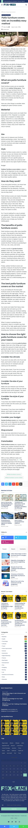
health (8, 750)
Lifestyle (4, 643)
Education (4, 679)
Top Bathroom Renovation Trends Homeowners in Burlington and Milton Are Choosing (21, 505)
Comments (23, 549)
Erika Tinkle (6, 27)
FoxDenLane (24, 815)
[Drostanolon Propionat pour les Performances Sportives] (7, 615)
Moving (4, 669)
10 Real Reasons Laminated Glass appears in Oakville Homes (6, 522)
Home (4, 12)
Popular (4, 549)
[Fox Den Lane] (10, 5)
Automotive (5, 653)
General (4, 650)
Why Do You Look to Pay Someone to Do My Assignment (17, 582)
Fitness (19, 748)
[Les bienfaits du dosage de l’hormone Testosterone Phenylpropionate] (21, 615)
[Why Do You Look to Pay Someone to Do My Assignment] (6, 583)
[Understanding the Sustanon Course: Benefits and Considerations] (21, 598)
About (15, 818)
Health (3, 639)
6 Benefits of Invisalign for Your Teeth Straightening (18, 561)
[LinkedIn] (10, 484)
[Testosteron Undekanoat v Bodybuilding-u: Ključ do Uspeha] (7, 598)
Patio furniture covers (14, 474)
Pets (3, 665)
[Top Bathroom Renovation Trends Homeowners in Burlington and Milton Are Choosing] (21, 497)
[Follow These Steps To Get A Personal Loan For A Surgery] (6, 556)
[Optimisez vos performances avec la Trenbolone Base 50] (23, 727)
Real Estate (5, 660)
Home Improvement (11, 12)
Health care (20, 750)
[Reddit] (17, 484)
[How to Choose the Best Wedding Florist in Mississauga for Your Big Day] (7, 497)
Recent (13, 549)
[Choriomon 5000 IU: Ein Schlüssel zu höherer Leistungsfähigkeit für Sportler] (5, 722)
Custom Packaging (6, 748)
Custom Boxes (20, 745)
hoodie (3, 753)
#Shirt (23, 743)
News (3, 676)
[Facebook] (2, 484)
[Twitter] (6, 484)
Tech (15, 753)
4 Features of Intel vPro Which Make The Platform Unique (18, 575)
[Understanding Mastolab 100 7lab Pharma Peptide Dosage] (23, 732)
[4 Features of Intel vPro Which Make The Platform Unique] (6, 576)
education (14, 748)
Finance (4, 658)
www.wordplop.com (12, 709)
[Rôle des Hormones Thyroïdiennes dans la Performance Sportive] (14, 732)
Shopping (4, 667)
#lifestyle (17, 743)
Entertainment (5, 662)
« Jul (13, 781)
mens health (9, 753)
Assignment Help (5, 745)
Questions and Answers (7, 674)
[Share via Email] (20, 484)
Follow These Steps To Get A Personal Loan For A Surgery (18, 554)
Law (3, 672)
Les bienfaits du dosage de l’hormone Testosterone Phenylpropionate (21, 623)
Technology (5, 641)
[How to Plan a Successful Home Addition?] (21, 515)
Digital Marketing (6, 655)
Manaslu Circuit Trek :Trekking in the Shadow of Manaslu (18, 568)
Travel (3, 646)
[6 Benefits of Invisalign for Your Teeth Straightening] (6, 562)
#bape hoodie (5, 743)
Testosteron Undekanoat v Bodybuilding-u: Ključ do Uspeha (7, 606)
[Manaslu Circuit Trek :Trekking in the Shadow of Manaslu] (6, 569)
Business (4, 636)
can (19, 460)
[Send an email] (9, 27)
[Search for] (26, 5)
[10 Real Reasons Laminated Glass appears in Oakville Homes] (7, 515)
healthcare (14, 750)
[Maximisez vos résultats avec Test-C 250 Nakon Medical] (5, 732)
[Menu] (2, 5)
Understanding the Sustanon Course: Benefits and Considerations (20, 606)
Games (3, 750)
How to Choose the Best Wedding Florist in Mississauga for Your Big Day (7, 504)
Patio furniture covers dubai (14, 477)
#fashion (11, 743)
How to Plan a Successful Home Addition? (19, 522)
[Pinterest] (13, 484)
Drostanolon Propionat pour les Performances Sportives (6, 623)
